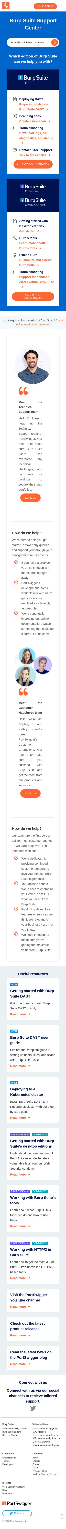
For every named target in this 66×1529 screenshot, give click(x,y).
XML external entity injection (46, 1438)
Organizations (9, 1457)
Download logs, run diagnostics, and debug (36, 135)
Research (7, 1493)
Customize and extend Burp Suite (35, 262)
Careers (36, 1461)
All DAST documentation (33, 164)
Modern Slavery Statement (45, 1474)
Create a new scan (32, 121)
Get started (27, 231)
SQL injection (39, 1432)
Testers (6, 1461)
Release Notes (9, 1435)
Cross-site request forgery (45, 1435)
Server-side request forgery (45, 1445)
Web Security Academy (13, 1487)
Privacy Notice (39, 1471)
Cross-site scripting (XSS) (45, 1428)
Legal (35, 1467)
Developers (7, 1464)
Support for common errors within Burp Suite (36, 279)
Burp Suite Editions (11, 1432)
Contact (36, 1464)
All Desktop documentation (33, 296)
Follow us (19, 1513)
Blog (4, 1490)
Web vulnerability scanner (15, 1428)
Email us (30, 497)
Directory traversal (41, 1442)
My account (45, 6)
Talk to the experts (32, 155)
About (35, 1457)
